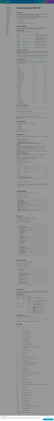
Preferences (48, 417)
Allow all (48, 419)
